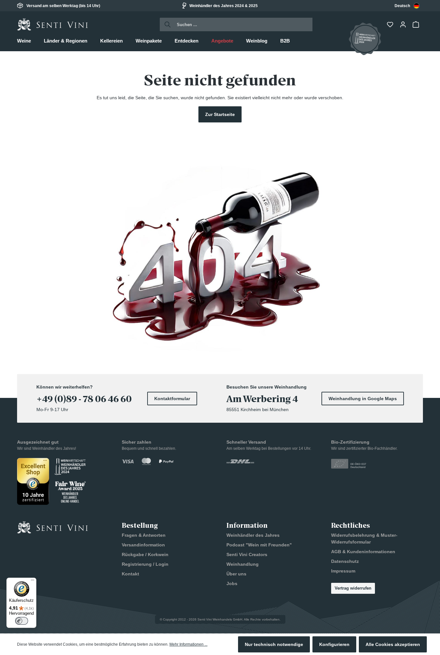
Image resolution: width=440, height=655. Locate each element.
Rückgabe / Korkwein (145, 554)
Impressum (343, 570)
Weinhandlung (242, 564)
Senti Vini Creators (246, 554)
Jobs (231, 583)
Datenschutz (345, 561)
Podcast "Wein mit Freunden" (259, 544)
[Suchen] (165, 24)
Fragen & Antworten (144, 535)
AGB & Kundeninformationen (363, 551)
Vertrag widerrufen (353, 588)
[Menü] (32, 581)
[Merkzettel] (390, 24)
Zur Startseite (220, 114)
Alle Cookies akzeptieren (393, 644)
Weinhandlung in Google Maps (363, 398)
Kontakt (130, 573)
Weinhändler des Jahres (253, 535)
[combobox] (407, 5)
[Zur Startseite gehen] (52, 24)
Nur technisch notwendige (274, 644)
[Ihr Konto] (403, 24)
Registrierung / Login (145, 564)
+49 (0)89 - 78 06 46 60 (84, 399)
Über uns (236, 573)
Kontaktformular (172, 398)
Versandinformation (143, 544)
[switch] (21, 621)
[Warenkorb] (416, 24)
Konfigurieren (334, 644)
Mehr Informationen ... (188, 644)
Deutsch (402, 6)
